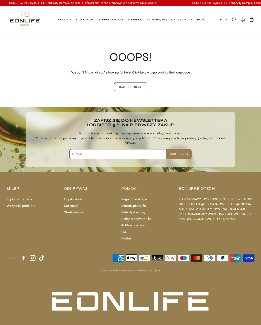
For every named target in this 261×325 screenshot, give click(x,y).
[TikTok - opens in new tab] (41, 258)
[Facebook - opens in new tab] (24, 258)
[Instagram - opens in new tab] (32, 258)
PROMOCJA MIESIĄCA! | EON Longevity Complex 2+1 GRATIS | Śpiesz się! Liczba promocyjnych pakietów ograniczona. (82, 3)
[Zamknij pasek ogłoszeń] (257, 3)
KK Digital (155, 270)
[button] (234, 19)
